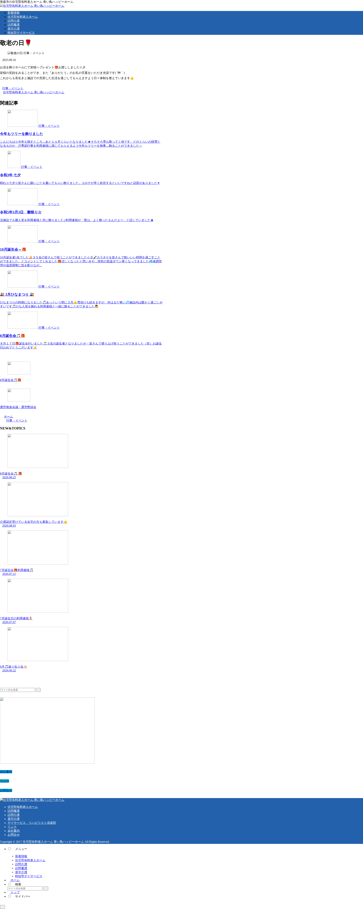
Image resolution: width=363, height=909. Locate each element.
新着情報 (21, 856)
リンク (4, 781)
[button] (38, 690)
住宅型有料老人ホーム (23, 806)
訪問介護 (14, 814)
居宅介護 (14, 818)
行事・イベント (12, 88)
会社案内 (6, 771)
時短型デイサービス (28, 876)
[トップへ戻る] (2, 907)
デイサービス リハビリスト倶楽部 (32, 822)
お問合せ (6, 790)
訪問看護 (14, 810)
